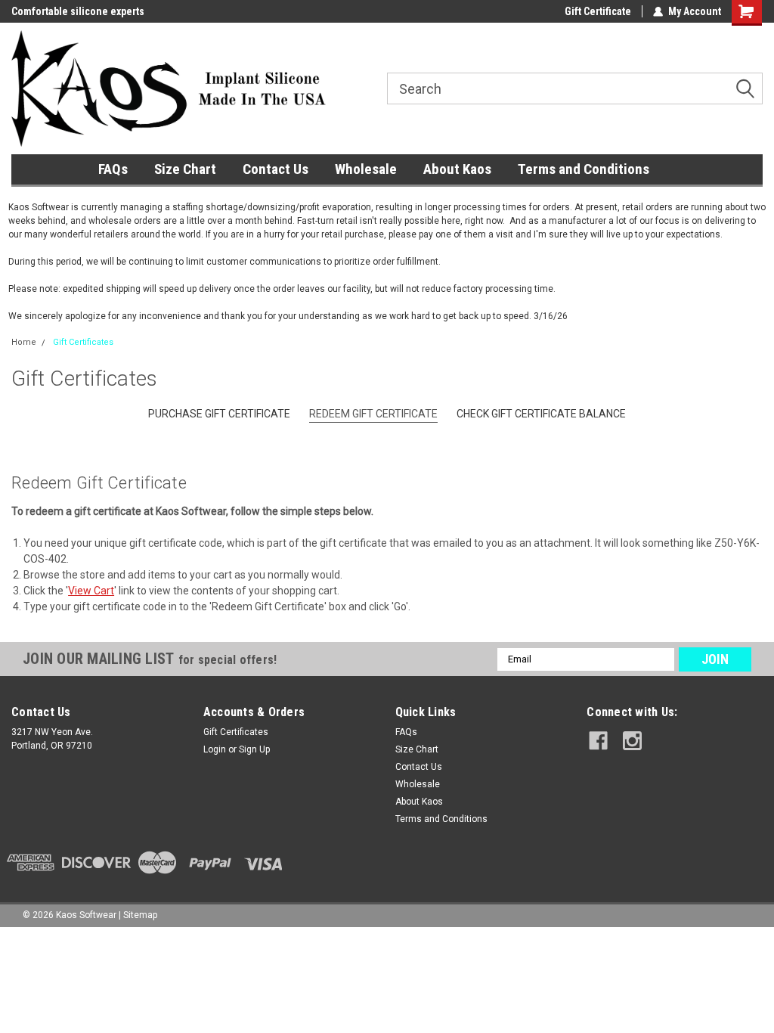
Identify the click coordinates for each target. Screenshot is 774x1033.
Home (23, 342)
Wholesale (366, 169)
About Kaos (457, 169)
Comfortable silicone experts (77, 11)
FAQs (113, 169)
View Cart (91, 591)
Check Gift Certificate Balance (541, 414)
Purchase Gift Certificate (219, 414)
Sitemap (140, 915)
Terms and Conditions (583, 169)
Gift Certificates (83, 342)
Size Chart (185, 169)
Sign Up (254, 749)
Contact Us (275, 169)
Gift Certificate (598, 11)
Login (214, 749)
